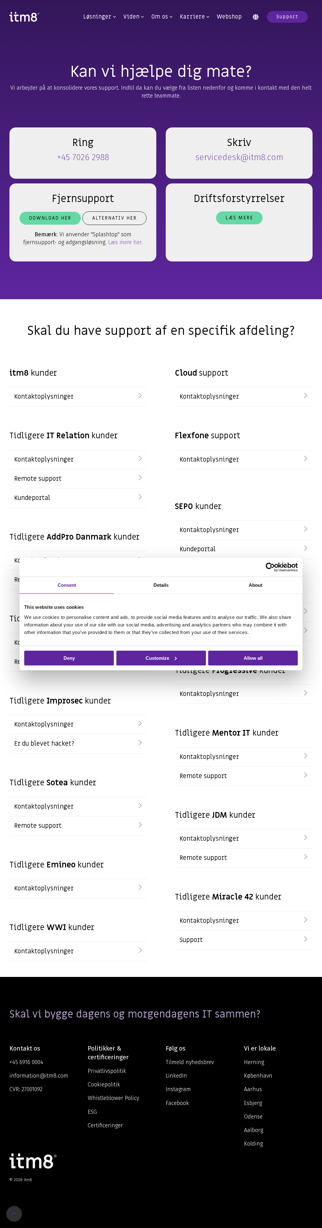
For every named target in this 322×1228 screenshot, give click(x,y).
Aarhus (253, 1089)
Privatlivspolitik (107, 1071)
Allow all (253, 657)
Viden (131, 16)
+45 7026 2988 (83, 157)
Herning (254, 1062)
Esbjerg (253, 1103)
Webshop (229, 16)
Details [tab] (161, 584)
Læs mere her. (125, 242)
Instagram (178, 1089)
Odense (253, 1116)
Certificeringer (105, 1125)
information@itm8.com (38, 1075)
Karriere (192, 16)
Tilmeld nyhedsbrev (190, 1062)
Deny (69, 657)
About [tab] (255, 584)
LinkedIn (176, 1075)
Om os (159, 16)
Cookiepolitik (104, 1084)
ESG (92, 1111)
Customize (157, 657)
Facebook (177, 1103)
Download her (50, 218)
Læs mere (239, 218)
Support (287, 17)
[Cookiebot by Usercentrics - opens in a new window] (270, 567)
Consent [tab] (67, 584)
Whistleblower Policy (113, 1098)
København (258, 1075)
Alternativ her (114, 218)
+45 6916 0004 (26, 1062)
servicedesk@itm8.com (239, 157)
